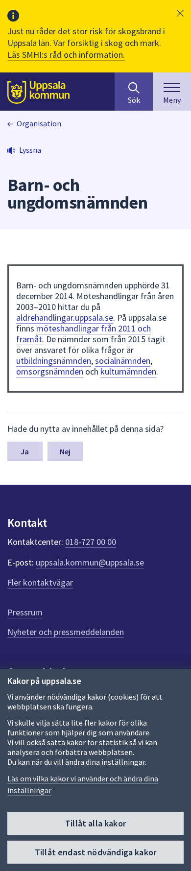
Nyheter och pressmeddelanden (65, 631)
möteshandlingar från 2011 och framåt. (83, 334)
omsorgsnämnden (49, 371)
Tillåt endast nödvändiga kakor (95, 852)
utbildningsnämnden (53, 360)
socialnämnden (122, 360)
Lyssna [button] (30, 150)
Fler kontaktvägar (40, 582)
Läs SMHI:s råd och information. (66, 54)
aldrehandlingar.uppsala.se (64, 317)
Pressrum (25, 612)
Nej (65, 451)
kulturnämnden (128, 371)
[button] (180, 13)
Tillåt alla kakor (95, 823)
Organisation (39, 123)
